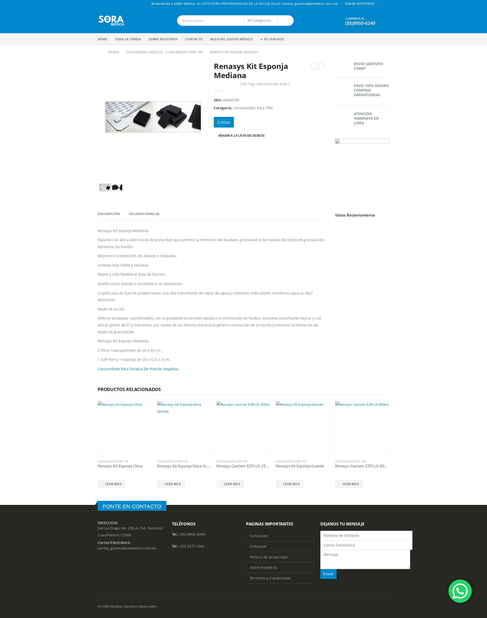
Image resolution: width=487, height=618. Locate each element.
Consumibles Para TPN (253, 107)
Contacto (194, 39)
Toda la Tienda (128, 39)
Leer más (113, 484)
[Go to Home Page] (99, 52)
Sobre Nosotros (360, 4)
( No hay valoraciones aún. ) (265, 83)
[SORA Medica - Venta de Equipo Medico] (112, 20)
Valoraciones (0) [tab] (144, 213)
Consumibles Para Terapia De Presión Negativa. (138, 368)
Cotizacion (259, 535)
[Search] (285, 20)
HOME (102, 39)
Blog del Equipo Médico (231, 39)
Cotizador (258, 546)
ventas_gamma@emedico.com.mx (127, 548)
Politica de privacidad (268, 557)
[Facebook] (386, 4)
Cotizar (224, 122)
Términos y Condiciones (270, 578)
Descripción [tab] (109, 213)
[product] (125, 428)
